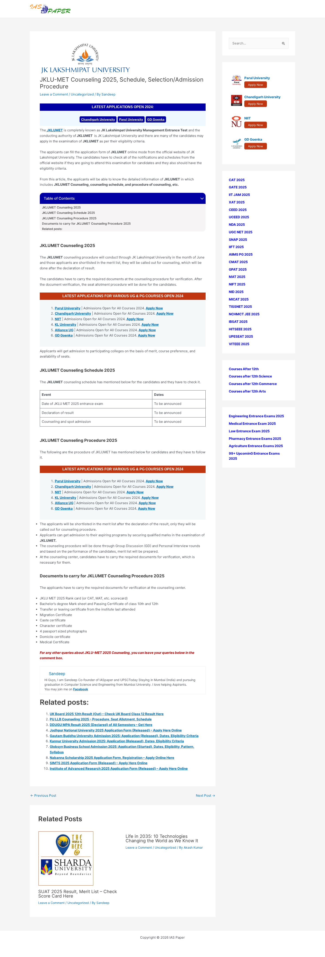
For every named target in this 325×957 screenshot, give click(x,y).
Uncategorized (82, 94)
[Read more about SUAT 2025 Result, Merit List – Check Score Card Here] (66, 858)
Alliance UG (64, 330)
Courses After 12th (244, 369)
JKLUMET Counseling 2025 (61, 207)
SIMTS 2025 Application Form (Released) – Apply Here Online (98, 763)
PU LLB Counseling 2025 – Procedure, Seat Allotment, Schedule (101, 719)
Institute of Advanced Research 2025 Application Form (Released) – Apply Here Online (119, 768)
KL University (65, 324)
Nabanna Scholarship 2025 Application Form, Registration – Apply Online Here (112, 758)
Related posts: (52, 229)
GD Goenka (155, 119)
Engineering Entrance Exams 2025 (256, 416)
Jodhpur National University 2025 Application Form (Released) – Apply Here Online (116, 730)
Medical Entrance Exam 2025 (252, 424)
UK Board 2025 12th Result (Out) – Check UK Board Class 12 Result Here (107, 714)
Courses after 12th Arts (247, 391)
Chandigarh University (98, 119)
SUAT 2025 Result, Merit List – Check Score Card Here (77, 894)
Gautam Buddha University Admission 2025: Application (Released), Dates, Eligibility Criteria (124, 736)
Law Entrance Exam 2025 (249, 431)
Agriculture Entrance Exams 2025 (256, 446)
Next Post (205, 795)
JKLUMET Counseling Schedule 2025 (68, 212)
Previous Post (43, 795)
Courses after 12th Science (250, 376)
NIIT (58, 319)
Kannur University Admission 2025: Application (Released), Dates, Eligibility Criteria (117, 741)
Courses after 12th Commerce (253, 384)
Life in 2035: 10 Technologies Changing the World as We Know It (162, 838)
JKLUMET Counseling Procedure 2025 (69, 218)
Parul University (131, 119)
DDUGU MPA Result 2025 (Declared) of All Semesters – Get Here (101, 725)
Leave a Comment (54, 94)
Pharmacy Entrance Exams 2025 (255, 438)
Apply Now (154, 308)
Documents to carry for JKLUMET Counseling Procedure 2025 (86, 223)
